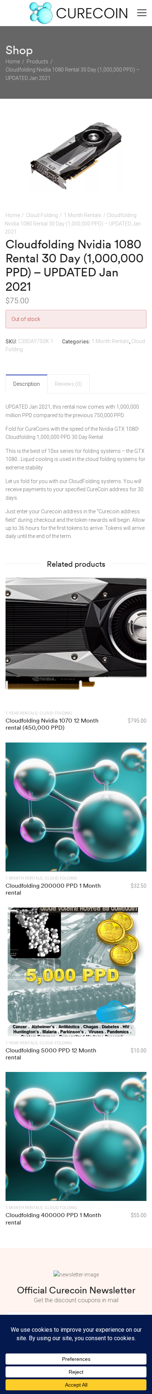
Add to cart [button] (76, 971)
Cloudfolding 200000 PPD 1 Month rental (53, 889)
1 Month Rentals (82, 215)
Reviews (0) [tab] (68, 384)
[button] (134, 129)
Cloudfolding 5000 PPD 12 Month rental (51, 1054)
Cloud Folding (42, 215)
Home (13, 215)
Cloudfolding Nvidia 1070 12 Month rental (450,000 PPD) (52, 724)
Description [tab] (26, 384)
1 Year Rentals (21, 713)
